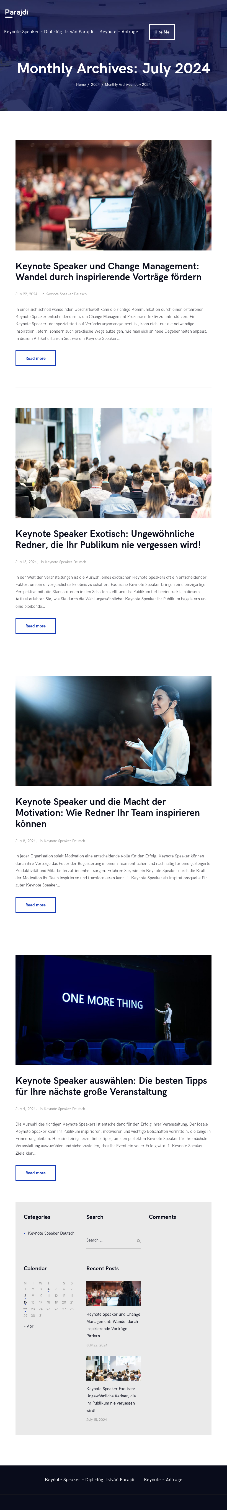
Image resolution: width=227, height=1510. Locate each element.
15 (25, 1302)
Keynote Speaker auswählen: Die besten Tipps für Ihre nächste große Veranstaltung (111, 1087)
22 (25, 1309)
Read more (35, 358)
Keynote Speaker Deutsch (66, 294)
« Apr (28, 1326)
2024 (95, 84)
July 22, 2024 (26, 294)
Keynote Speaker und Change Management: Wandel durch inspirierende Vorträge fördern (109, 272)
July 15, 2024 (26, 562)
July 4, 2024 (26, 1109)
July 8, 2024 (26, 841)
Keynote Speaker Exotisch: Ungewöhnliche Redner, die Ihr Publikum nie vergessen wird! (108, 540)
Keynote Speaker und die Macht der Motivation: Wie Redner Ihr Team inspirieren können (108, 813)
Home (81, 84)
